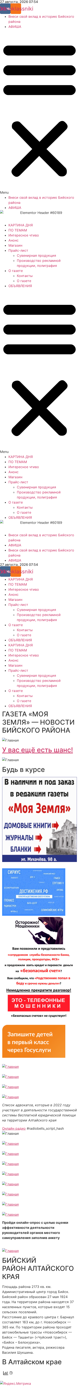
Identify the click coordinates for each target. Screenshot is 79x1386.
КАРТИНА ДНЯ (20, 225)
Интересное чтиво (23, 235)
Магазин (15, 245)
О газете (15, 271)
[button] (39, 112)
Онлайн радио (14, 1128)
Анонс (13, 240)
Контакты (25, 276)
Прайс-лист (18, 250)
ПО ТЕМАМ (17, 230)
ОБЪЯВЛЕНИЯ (20, 286)
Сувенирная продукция (36, 255)
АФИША (14, 26)
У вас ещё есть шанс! (37, 750)
